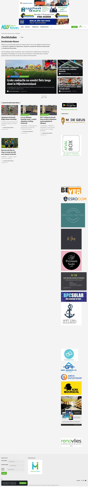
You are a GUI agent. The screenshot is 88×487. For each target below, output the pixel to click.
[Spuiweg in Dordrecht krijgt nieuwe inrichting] (9, 110)
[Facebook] (82, 480)
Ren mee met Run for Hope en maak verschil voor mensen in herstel (8, 152)
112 (8, 76)
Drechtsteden (14, 76)
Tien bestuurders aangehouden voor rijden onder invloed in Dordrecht (69, 69)
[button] (22, 483)
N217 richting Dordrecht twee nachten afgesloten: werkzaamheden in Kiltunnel (48, 120)
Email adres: (3, 469)
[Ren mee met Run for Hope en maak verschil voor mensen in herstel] (9, 143)
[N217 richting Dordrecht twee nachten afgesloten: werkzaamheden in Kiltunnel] (48, 110)
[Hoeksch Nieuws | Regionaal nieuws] (10, 27)
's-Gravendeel (25, 114)
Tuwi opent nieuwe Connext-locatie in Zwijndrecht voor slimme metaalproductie (70, 87)
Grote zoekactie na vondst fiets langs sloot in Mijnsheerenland (29, 82)
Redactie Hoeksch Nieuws (14, 91)
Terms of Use (13, 483)
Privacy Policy (5, 483)
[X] (84, 480)
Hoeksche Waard (24, 76)
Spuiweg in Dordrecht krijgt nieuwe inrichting (8, 118)
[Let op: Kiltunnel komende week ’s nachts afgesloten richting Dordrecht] (29, 110)
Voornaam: (4, 460)
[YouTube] (86, 480)
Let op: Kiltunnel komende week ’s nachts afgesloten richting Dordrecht (28, 120)
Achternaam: (4, 464)
